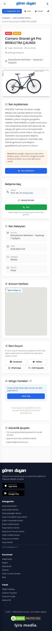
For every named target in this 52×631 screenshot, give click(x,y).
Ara (27, 207)
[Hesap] (47, 3)
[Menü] (4, 3)
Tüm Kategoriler (9, 547)
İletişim (5, 562)
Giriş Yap (26, 396)
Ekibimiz (5, 570)
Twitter (39, 362)
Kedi (29, 11)
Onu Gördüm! (27, 170)
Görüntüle (29, 193)
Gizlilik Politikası (8, 589)
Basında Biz (6, 566)
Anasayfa (6, 18)
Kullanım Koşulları (9, 593)
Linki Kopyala (37, 368)
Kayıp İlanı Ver (13, 11)
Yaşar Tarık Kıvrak (15, 48)
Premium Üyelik (8, 596)
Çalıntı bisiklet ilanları (22, 18)
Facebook (17, 362)
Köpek (40, 11)
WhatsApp (16, 368)
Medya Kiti (6, 600)
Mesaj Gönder (27, 200)
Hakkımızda (7, 559)
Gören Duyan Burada (11, 573)
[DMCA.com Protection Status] (26, 618)
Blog (4, 577)
